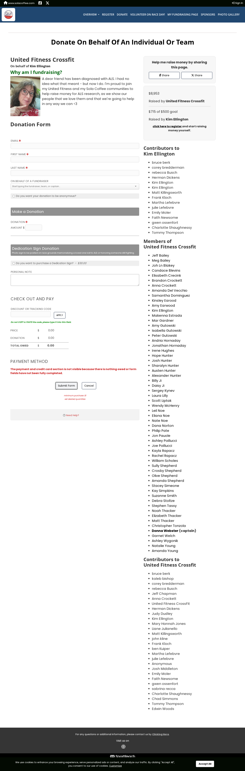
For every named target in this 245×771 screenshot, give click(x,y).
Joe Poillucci (162, 445)
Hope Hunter (162, 355)
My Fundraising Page (183, 14)
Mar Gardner (163, 320)
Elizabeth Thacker (167, 515)
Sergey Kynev (163, 390)
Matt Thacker (163, 520)
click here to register (167, 126)
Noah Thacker (164, 510)
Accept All (205, 763)
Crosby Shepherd (167, 470)
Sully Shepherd (164, 465)
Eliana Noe (161, 415)
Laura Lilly (160, 395)
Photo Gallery (229, 14)
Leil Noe (158, 410)
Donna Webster (165, 530)
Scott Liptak (162, 400)
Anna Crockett (164, 285)
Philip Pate (160, 430)
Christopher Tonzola (169, 525)
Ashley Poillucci (164, 440)
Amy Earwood (163, 305)
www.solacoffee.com (21, 3)
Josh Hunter (162, 360)
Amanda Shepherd (168, 480)
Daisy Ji (158, 385)
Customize (115, 765)
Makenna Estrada (167, 315)
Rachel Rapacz (164, 455)
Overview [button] (90, 14)
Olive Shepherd (165, 475)
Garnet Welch (163, 535)
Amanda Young (165, 550)
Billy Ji (157, 380)
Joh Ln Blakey (163, 265)
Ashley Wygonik (165, 540)
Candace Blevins (166, 270)
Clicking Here (160, 734)
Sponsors (208, 14)
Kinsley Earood (164, 300)
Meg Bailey (161, 260)
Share (165, 75)
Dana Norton (163, 425)
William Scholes (165, 460)
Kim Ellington (162, 310)
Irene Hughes (163, 350)
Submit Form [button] (66, 386)
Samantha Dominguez (171, 295)
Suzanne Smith (164, 495)
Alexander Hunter (166, 375)
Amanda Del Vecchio (169, 290)
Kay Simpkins (163, 490)
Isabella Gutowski (166, 330)
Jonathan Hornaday (169, 345)
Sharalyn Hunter (165, 365)
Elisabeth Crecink (166, 275)
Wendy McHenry (165, 405)
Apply (59, 315)
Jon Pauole (161, 435)
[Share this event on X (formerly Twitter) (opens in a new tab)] (47, 3)
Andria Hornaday (166, 340)
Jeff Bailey (160, 255)
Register (108, 14)
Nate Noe (160, 420)
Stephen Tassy (164, 505)
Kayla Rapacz (163, 450)
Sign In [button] (238, 3)
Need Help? (72, 415)
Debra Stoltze (163, 500)
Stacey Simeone (165, 485)
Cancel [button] (89, 386)
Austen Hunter (164, 370)
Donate (122, 14)
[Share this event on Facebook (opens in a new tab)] (40, 3)
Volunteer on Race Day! (147, 14)
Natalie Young (164, 545)
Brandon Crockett (167, 280)
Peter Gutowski (164, 335)
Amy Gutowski (163, 325)
